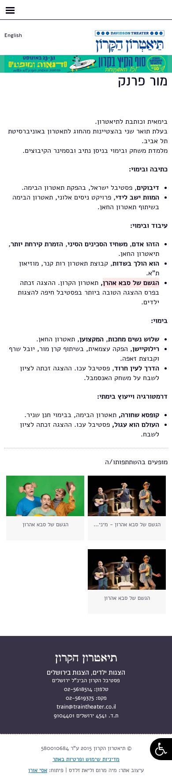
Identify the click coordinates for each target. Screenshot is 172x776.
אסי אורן (37, 770)
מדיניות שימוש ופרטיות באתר (86, 759)
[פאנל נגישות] (161, 749)
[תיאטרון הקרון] (119, 47)
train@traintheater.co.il (86, 707)
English (13, 35)
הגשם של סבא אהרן (131, 283)
